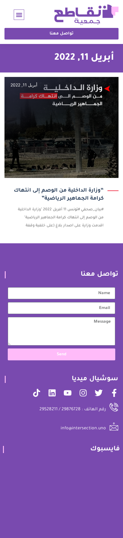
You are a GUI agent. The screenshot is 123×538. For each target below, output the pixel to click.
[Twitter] (99, 393)
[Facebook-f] (114, 393)
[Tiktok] (37, 393)
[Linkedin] (52, 393)
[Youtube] (68, 393)
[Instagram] (83, 393)
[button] (19, 15)
